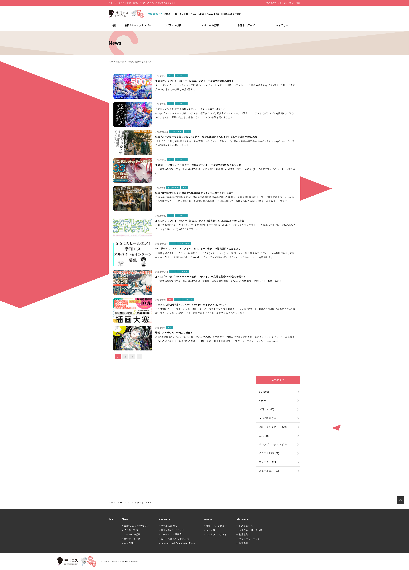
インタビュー (175, 132)
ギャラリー (282, 25)
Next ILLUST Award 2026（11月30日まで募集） (188, 14)
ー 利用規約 (242, 534)
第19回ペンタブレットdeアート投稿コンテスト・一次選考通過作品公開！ (194, 81)
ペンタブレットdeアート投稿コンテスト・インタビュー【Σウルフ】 (191, 108)
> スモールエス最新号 (170, 534)
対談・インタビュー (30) (273, 427)
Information (243, 519)
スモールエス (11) (269, 470)
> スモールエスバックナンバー (175, 539)
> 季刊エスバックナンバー (173, 530)
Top (111, 519)
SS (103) (264, 391)
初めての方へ (272, 3)
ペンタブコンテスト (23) (273, 444)
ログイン (283, 3)
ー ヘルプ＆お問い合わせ (249, 530)
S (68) (262, 400)
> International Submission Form (177, 543)
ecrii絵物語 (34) (268, 418)
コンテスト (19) (268, 462)
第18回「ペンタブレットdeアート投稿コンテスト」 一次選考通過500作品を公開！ (199, 164)
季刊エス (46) (266, 409)
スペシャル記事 (210, 25)
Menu (125, 519)
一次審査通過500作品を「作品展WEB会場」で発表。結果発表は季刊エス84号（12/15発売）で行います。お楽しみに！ (218, 281)
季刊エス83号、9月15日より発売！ (174, 332)
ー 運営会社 (242, 543)
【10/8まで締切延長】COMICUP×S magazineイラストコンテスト (190, 304)
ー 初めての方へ (244, 525)
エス (171, 76)
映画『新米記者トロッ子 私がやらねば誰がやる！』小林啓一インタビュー (194, 192)
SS (170, 299)
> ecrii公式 (209, 530)
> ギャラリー (129, 543)
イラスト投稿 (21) (269, 453)
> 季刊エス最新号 (168, 525)
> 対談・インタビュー (215, 525)
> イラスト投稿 (130, 530)
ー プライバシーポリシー (249, 539)
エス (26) (264, 435)
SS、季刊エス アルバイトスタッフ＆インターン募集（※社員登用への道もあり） (199, 248)
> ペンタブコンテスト (215, 534)
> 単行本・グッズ (131, 539)
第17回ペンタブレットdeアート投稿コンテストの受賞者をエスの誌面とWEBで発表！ (200, 220)
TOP (114, 25)
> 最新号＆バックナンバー (136, 525)
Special (208, 519)
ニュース (120, 62)
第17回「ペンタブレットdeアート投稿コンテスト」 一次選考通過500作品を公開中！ (200, 276)
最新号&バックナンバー (137, 25)
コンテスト (181, 76)
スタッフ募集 (183, 243)
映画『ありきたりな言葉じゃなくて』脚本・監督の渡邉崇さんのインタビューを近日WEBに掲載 (206, 136)
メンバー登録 (294, 3)
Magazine (164, 519)
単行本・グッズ (246, 25)
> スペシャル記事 (131, 534)
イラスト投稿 (173, 25)
